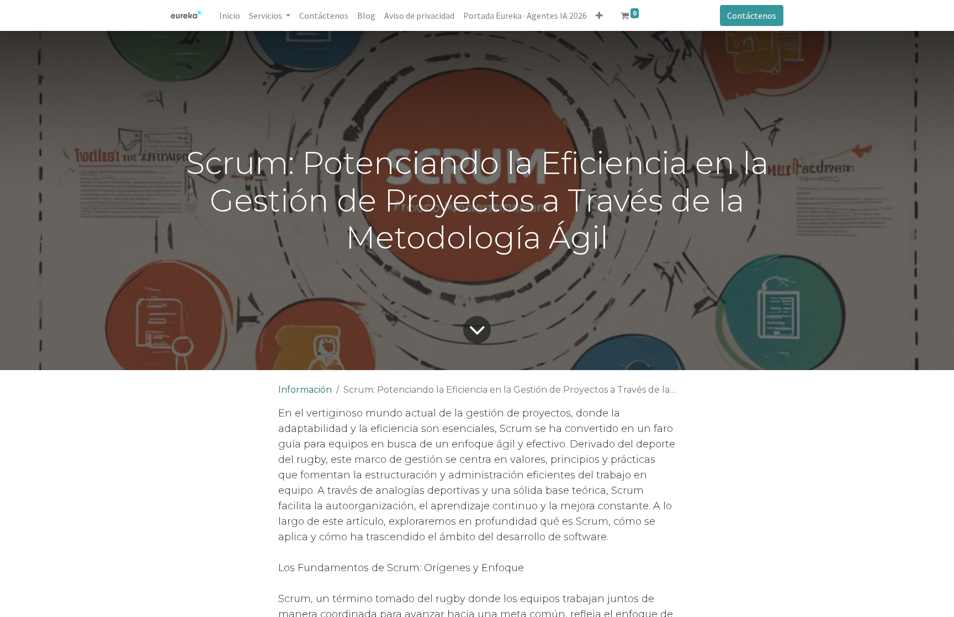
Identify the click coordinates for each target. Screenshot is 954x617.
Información (305, 389)
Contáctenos (751, 15)
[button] (599, 15)
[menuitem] (230, 15)
